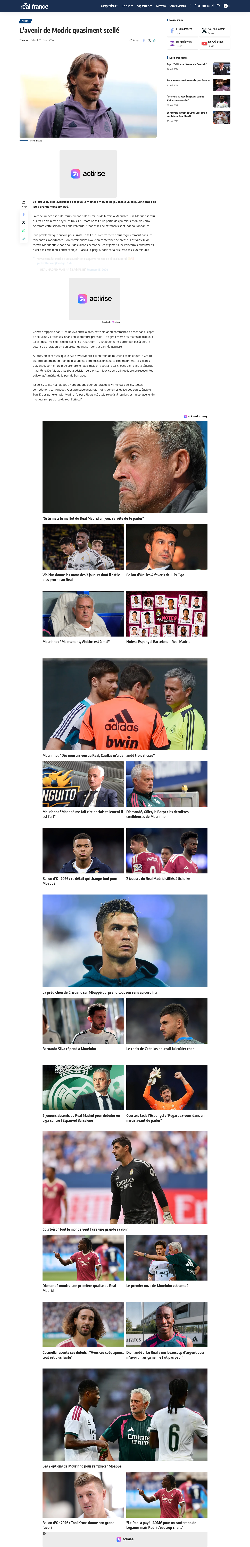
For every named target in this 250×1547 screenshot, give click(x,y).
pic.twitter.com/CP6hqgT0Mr (54, 263)
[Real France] (42, 6)
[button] (190, 6)
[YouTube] (204, 6)
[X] (199, 6)
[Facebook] (195, 6)
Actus (25, 21)
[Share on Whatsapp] (24, 230)
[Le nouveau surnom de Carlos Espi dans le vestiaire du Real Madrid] (221, 117)
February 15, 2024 (97, 269)
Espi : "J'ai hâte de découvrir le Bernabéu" (187, 64)
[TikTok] (213, 6)
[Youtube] (214, 44)
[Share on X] (149, 40)
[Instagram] (208, 6)
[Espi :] (221, 68)
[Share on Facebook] (143, 40)
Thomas (24, 40)
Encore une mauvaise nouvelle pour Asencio (188, 80)
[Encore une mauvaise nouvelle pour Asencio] (221, 85)
